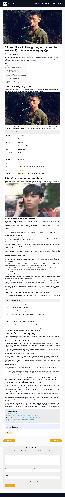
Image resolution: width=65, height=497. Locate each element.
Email (34, 468)
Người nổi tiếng (45, 3)
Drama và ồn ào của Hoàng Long (12, 77)
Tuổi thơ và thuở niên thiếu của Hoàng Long (16, 68)
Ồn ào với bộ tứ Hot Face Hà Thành (15, 78)
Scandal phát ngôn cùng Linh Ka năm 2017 (16, 79)
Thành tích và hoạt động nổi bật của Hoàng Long (16, 75)
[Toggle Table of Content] (24, 64)
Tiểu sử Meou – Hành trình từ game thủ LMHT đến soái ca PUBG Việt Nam (23, 417)
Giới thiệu (53, 3)
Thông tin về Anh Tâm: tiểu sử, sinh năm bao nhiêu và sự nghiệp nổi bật (22, 415)
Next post (56, 440)
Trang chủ (37, 3)
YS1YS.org (11, 4)
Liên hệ (59, 3)
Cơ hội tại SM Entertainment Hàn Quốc (16, 72)
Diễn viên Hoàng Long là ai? (12, 65)
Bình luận (7, 453)
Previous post (9, 440)
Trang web (7, 475)
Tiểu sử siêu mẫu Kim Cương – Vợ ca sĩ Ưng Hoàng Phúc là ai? (20, 419)
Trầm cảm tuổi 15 (11, 81)
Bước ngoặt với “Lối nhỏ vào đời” (15, 74)
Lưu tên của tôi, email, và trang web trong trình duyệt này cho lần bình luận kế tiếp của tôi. (23, 481)
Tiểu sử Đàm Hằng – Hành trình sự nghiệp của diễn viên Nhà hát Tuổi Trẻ (23, 413)
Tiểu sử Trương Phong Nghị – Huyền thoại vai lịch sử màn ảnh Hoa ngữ (22, 421)
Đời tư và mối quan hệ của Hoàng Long (14, 82)
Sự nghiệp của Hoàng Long (13, 70)
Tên (6, 468)
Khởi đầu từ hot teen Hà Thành (15, 71)
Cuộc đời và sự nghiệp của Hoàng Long (14, 67)
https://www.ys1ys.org (15, 426)
